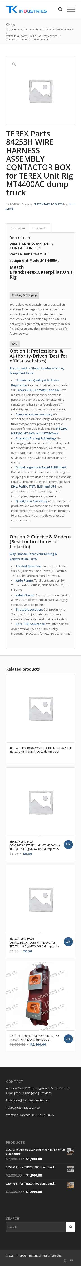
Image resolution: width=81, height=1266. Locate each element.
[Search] (58, 9)
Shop (10, 24)
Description (18, 228)
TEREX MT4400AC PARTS (48, 204)
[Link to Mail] (71, 1260)
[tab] (17, 228)
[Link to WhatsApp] (64, 1260)
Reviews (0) (40, 228)
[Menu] (69, 9)
